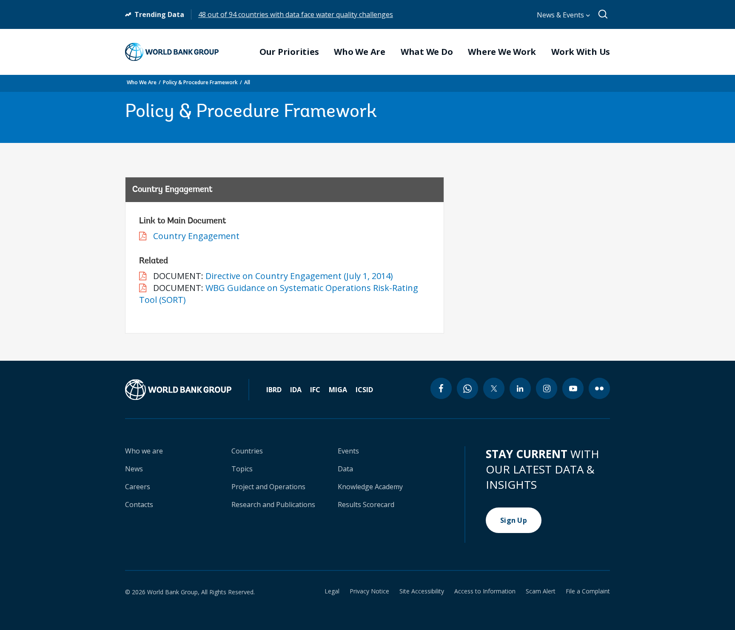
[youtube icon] (573, 388)
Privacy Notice (369, 591)
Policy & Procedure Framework (200, 82)
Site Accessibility (421, 591)
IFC (315, 389)
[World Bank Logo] (172, 52)
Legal (332, 591)
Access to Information (485, 591)
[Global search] (603, 14)
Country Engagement (196, 236)
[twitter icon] (493, 388)
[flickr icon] (599, 388)
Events (348, 451)
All (247, 82)
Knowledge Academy (370, 486)
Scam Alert (541, 591)
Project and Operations (268, 486)
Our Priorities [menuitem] (289, 51)
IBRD (274, 389)
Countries (247, 451)
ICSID (364, 389)
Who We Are (142, 82)
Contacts (139, 504)
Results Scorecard (366, 504)
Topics (242, 468)
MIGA (338, 389)
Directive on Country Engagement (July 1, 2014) (299, 276)
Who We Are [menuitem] (359, 51)
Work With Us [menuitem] (580, 51)
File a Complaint (588, 591)
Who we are (144, 451)
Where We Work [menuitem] (502, 51)
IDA (296, 389)
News (134, 468)
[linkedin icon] (520, 388)
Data (345, 468)
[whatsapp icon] (467, 388)
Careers (137, 486)
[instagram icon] (546, 388)
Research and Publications (273, 504)
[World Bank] (187, 389)
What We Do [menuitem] (427, 51)
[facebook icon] (441, 388)
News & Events (561, 15)
